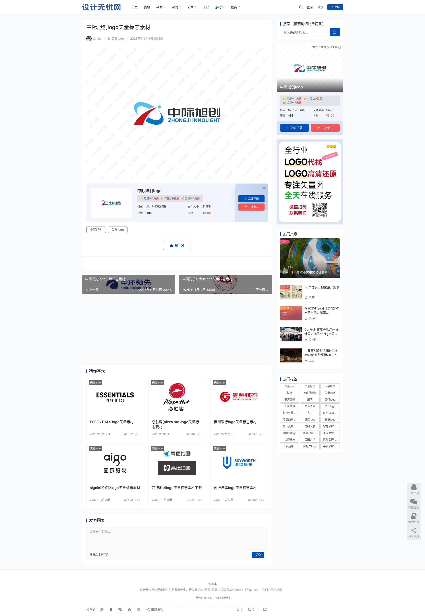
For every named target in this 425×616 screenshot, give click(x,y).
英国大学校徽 (331, 433)
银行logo (330, 399)
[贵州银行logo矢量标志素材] (239, 397)
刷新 (335, 47)
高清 (310, 399)
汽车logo (330, 406)
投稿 (337, 7)
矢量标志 (310, 386)
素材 (218, 7)
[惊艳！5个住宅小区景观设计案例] (310, 240)
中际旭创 (96, 229)
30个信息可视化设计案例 (321, 287)
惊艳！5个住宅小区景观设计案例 (305, 272)
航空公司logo (331, 413)
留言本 (212, 584)
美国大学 (310, 426)
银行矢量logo (291, 413)
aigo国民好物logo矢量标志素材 (115, 487)
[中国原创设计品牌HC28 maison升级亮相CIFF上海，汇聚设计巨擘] (291, 350)
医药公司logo (311, 433)
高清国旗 (310, 406)
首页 (134, 7)
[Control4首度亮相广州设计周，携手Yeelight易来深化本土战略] (291, 329)
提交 (258, 554)
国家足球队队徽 (291, 446)
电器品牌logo (291, 419)
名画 (310, 413)
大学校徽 (330, 386)
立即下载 (253, 198)
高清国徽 (289, 399)
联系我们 (224, 598)
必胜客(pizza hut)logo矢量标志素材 (175, 424)
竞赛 (234, 7)
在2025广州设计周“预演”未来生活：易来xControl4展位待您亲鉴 (321, 312)
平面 (159, 7)
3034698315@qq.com (244, 589)
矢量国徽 (330, 393)
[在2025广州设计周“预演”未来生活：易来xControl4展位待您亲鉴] (291, 308)
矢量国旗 (289, 406)
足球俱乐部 (310, 393)
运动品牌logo (331, 439)
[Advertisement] (177, 329)
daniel (97, 38)
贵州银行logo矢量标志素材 (235, 422)
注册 (321, 7)
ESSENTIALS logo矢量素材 (112, 422)
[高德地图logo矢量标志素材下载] (177, 463)
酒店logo (310, 419)
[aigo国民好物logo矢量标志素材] (115, 463)
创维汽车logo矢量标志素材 (235, 487)
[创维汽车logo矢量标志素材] (239, 463)
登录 (310, 7)
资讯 (147, 7)
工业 (206, 7)
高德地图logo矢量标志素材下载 (177, 487)
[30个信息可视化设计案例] (291, 287)
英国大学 (310, 439)
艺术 (190, 7)
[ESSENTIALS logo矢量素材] (115, 397)
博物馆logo (289, 433)
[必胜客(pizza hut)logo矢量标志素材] (177, 397)
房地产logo (310, 446)
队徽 (289, 393)
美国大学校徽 (291, 426)
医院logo (330, 419)
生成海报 (156, 609)
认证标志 (289, 439)
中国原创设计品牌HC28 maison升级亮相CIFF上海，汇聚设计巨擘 (320, 355)
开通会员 (253, 207)
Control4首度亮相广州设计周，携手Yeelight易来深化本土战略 (321, 333)
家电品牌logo (331, 426)
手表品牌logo (331, 446)
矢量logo (118, 38)
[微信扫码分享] (120, 609)
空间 (175, 7)
